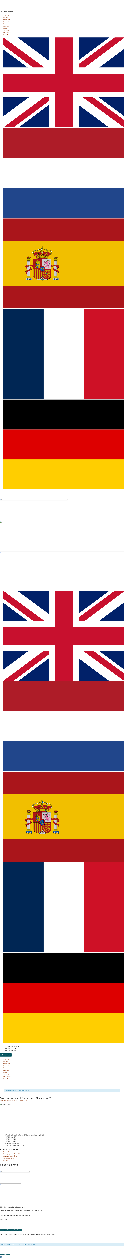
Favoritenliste (6, 1055)
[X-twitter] (7, 494)
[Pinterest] (25, 494)
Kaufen (5, 18)
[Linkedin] (20, 494)
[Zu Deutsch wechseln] (63, 489)
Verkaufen (6, 20)
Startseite (6, 15)
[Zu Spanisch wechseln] (63, 308)
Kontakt (5, 24)
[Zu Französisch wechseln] (63, 398)
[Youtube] (16, 494)
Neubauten (7, 22)
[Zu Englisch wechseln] (63, 127)
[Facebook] (2, 494)
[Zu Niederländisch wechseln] (63, 217)
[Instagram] (11, 494)
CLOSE (5, 1254)
